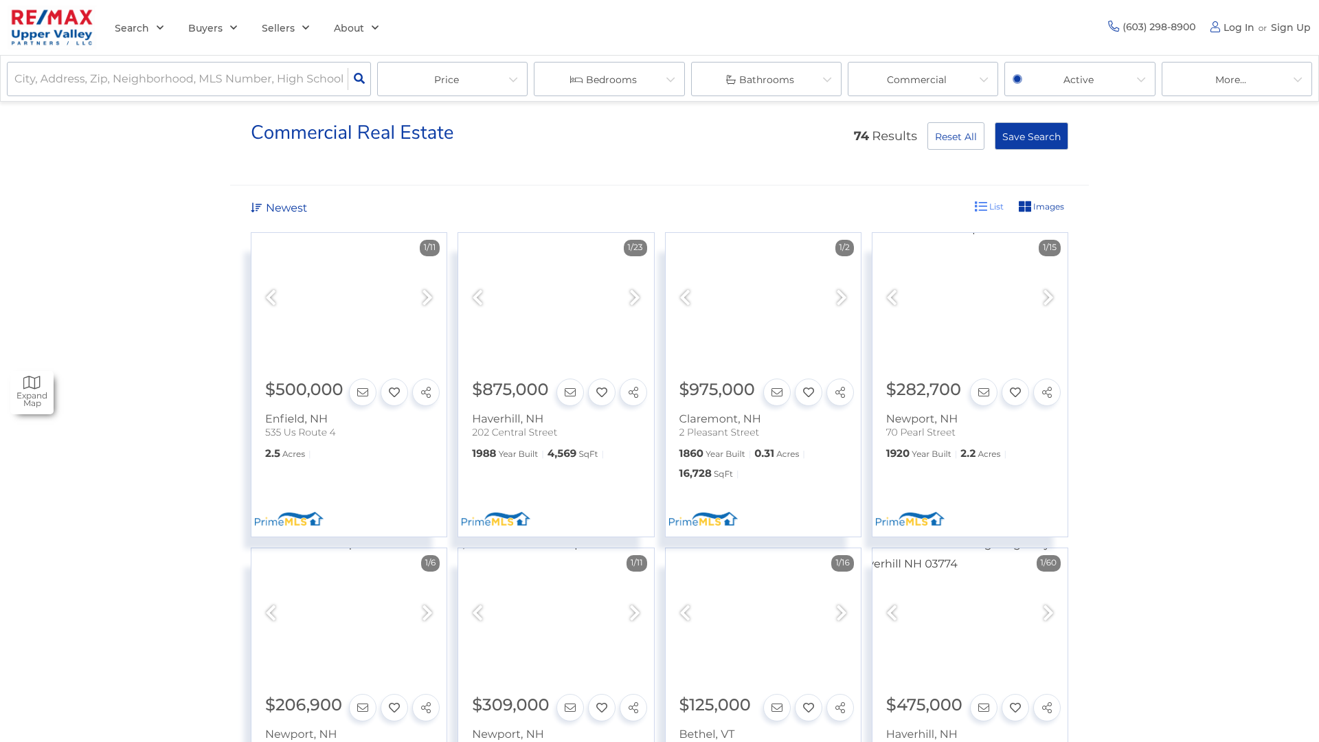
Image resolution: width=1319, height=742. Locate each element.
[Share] (426, 392)
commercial (917, 80)
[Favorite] (394, 392)
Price (446, 80)
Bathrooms (766, 80)
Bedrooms (611, 80)
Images (1047, 206)
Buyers (205, 28)
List (995, 206)
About (349, 28)
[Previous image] (270, 298)
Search (132, 28)
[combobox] (15, 79)
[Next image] (427, 298)
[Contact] (362, 392)
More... (1230, 80)
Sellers (278, 28)
